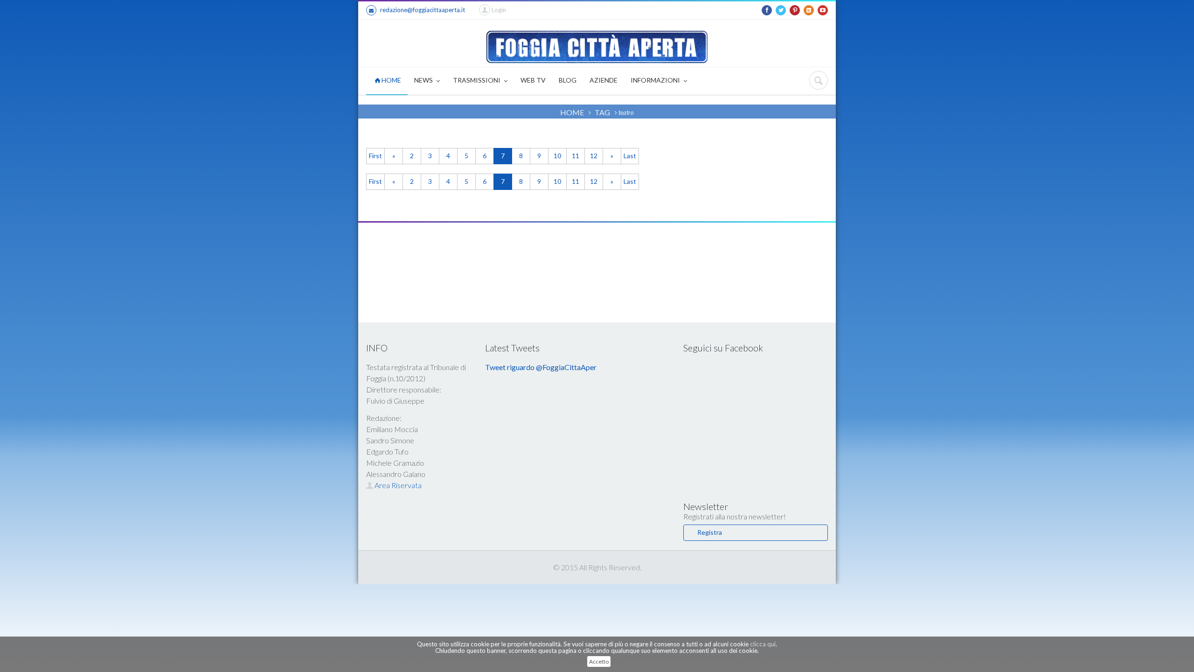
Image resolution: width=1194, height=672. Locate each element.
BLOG (567, 80)
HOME (390, 80)
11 (575, 156)
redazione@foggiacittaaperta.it (422, 10)
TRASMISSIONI (477, 80)
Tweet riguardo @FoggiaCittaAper (541, 367)
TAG (602, 112)
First (375, 156)
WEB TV (533, 80)
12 (593, 156)
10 (557, 156)
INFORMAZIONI (656, 80)
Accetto (599, 661)
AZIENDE (604, 80)
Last (630, 156)
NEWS (424, 80)
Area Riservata (397, 485)
